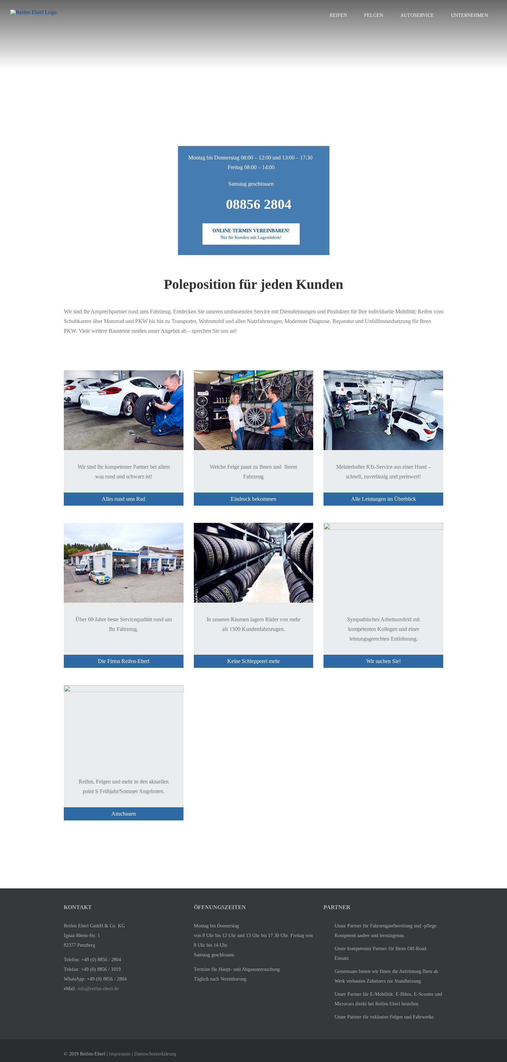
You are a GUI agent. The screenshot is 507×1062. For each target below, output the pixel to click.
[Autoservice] (383, 413)
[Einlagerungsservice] (254, 566)
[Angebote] (123, 728)
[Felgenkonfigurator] (254, 413)
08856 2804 (258, 204)
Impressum (119, 1053)
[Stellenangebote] (383, 566)
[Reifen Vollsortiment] (123, 413)
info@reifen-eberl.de (98, 988)
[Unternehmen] (123, 566)
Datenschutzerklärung (155, 1053)
